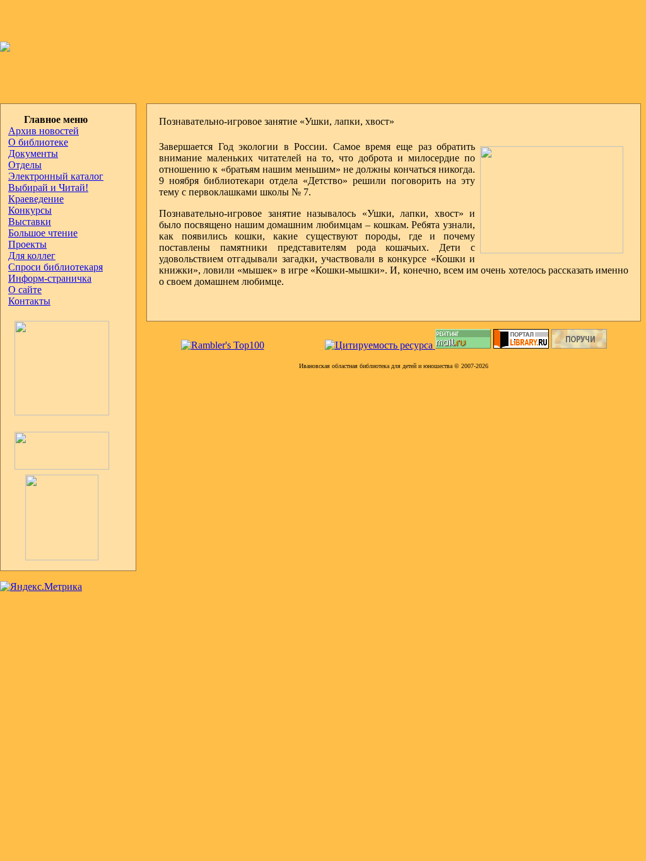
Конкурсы (30, 210)
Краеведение (36, 199)
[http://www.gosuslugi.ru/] (58, 466)
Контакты (29, 301)
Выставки (29, 221)
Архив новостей (43, 130)
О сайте (25, 289)
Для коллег (32, 255)
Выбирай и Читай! (48, 187)
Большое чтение (43, 233)
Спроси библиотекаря (55, 267)
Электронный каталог (55, 176)
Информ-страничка (49, 278)
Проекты (27, 244)
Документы (33, 153)
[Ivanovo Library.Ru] (58, 412)
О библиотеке (38, 142)
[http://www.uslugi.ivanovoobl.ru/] (53, 557)
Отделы (25, 164)
